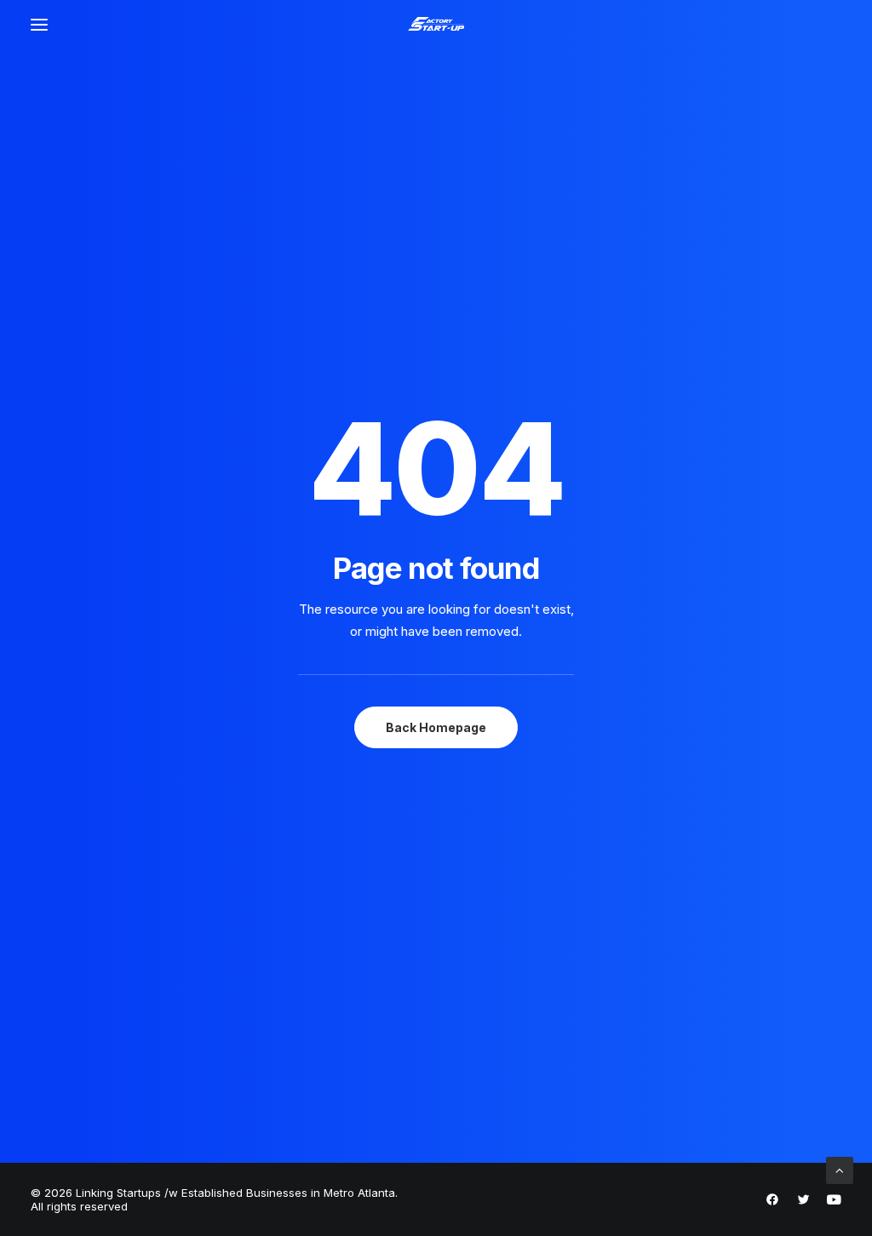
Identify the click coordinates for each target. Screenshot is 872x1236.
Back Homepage (436, 727)
